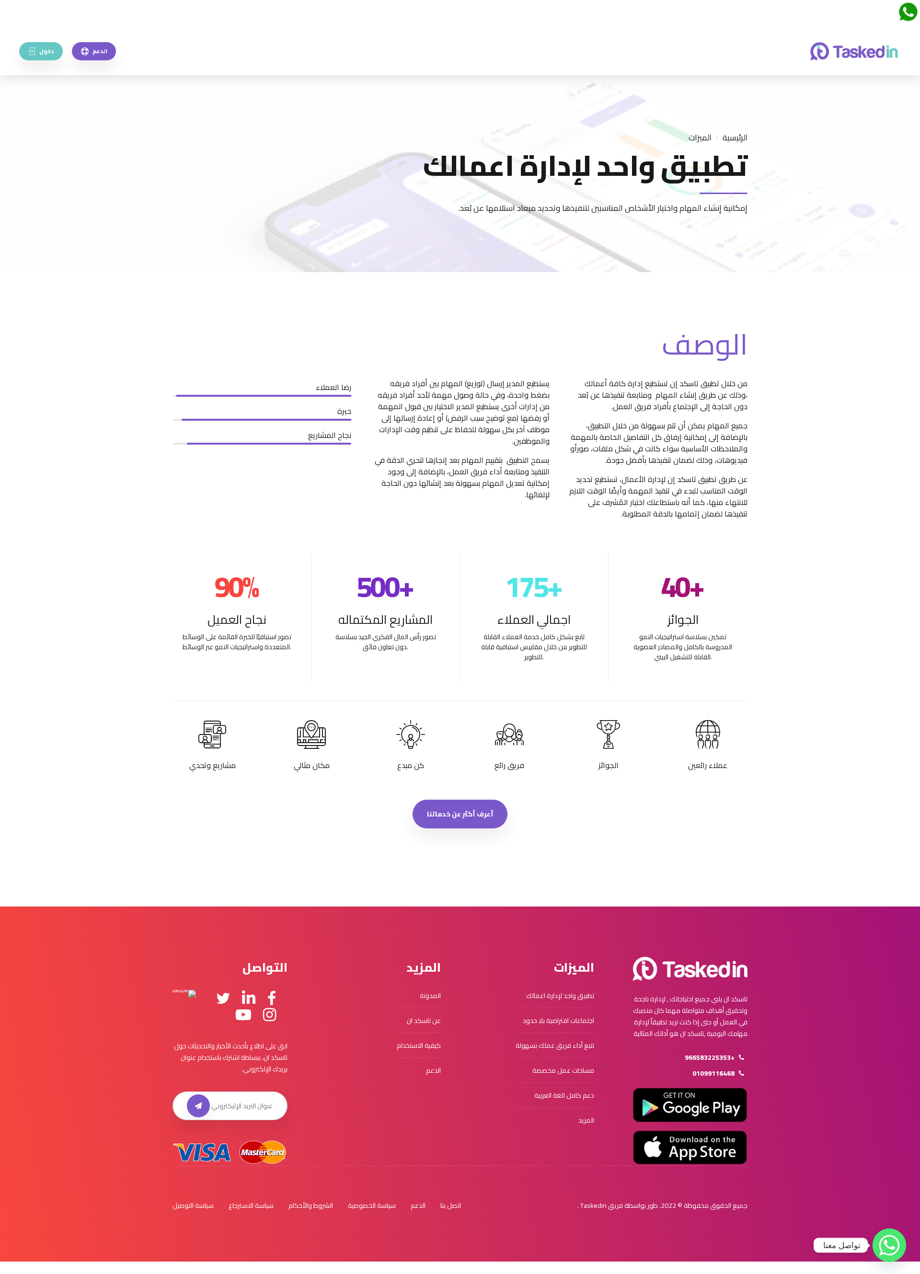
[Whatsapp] (889, 1245)
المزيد (586, 1120)
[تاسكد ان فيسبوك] (271, 998)
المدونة (430, 995)
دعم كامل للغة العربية (564, 1095)
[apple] (690, 1147)
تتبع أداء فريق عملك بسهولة (555, 1045)
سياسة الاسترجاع (251, 1205)
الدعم (433, 1070)
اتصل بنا (450, 1205)
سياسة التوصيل (193, 1205)
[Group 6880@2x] (690, 969)
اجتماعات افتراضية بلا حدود (558, 1020)
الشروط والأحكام (310, 1205)
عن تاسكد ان (424, 1020)
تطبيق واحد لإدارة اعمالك (560, 995)
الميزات (700, 138)
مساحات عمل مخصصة (563, 1070)
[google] (690, 1105)
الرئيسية (735, 138)
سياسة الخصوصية (372, 1205)
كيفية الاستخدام (419, 1045)
